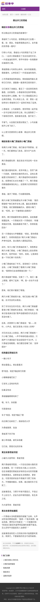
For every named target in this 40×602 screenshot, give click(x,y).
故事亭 (18, 543)
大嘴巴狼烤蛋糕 (9, 564)
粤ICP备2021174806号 (27, 588)
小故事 (23, 9)
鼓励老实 (6, 572)
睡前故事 (23, 14)
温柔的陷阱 (7, 576)
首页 (3, 9)
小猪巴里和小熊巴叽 (10, 560)
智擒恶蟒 (6, 568)
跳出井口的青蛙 (20, 20)
